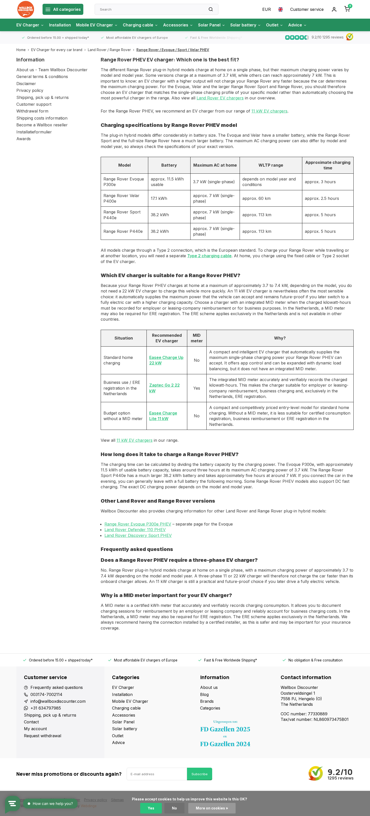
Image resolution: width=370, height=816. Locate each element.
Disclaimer (26, 83)
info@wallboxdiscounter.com (58, 701)
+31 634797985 (45, 708)
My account (35, 728)
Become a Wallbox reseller (42, 124)
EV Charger (27, 24)
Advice (295, 24)
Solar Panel (209, 24)
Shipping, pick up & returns (42, 97)
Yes (151, 808)
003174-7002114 (46, 694)
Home (21, 50)
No (174, 808)
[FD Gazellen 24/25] (236, 735)
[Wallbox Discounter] (25, 9)
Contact (31, 721)
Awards (23, 138)
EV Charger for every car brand (56, 50)
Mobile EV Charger (94, 24)
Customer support (33, 104)
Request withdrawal (42, 735)
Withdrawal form (32, 111)
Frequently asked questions (56, 687)
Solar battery (243, 24)
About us (209, 687)
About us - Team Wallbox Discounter (52, 69)
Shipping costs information (41, 118)
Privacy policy (29, 90)
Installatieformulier (34, 131)
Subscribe (200, 774)
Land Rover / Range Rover (109, 50)
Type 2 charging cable (209, 255)
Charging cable (138, 24)
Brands (207, 701)
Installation (60, 24)
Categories (210, 708)
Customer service (307, 9)
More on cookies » (212, 808)
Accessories (175, 24)
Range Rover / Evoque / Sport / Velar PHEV (172, 50)
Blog (204, 694)
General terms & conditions (42, 76)
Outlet (272, 24)
